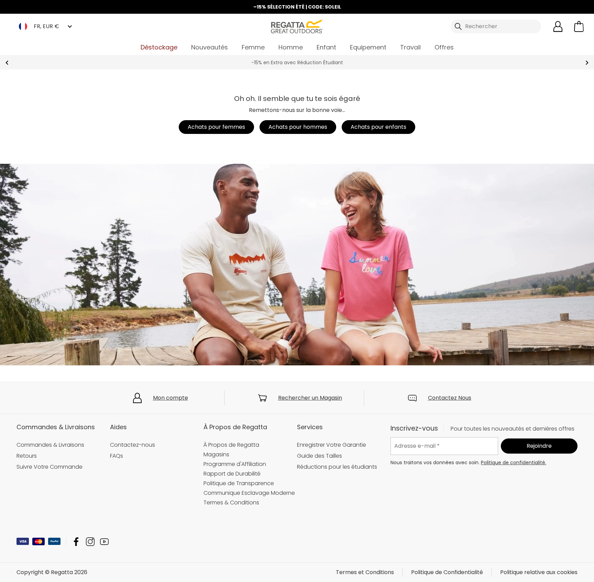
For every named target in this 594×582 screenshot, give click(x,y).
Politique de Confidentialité (447, 572)
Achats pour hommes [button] (297, 127)
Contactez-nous (132, 445)
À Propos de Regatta (231, 445)
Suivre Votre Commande (49, 467)
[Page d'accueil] (297, 26)
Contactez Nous (449, 398)
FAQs (116, 456)
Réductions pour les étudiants (337, 467)
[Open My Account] (557, 26)
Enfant (326, 47)
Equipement (368, 47)
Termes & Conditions (231, 502)
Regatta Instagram (90, 541)
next (587, 62)
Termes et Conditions (365, 572)
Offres (444, 47)
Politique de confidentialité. (513, 462)
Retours (26, 456)
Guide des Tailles (319, 456)
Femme (253, 47)
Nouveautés (209, 47)
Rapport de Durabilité (232, 474)
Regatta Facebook (76, 541)
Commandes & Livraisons (50, 445)
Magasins (216, 454)
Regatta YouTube (104, 541)
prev (7, 62)
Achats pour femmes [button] (216, 127)
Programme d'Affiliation (235, 464)
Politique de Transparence (239, 483)
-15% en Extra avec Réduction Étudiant (297, 62)
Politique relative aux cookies (539, 572)
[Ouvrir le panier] (578, 26)
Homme (290, 47)
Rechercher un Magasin (310, 398)
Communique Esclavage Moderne (249, 493)
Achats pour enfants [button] (378, 127)
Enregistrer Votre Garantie (331, 445)
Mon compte (170, 398)
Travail (410, 47)
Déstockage (159, 47)
